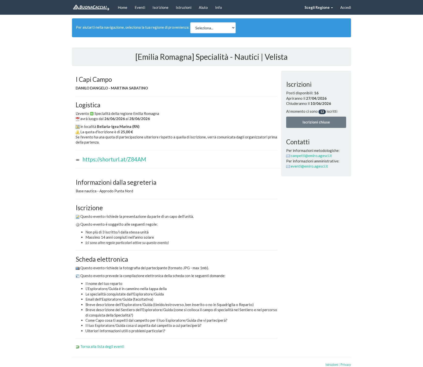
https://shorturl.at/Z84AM (114, 159)
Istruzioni (183, 7)
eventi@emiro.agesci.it (309, 166)
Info (218, 7)
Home (122, 7)
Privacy (346, 365)
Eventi (140, 7)
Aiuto (203, 7)
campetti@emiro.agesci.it (311, 155)
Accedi (345, 7)
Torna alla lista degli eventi (102, 346)
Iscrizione (160, 7)
